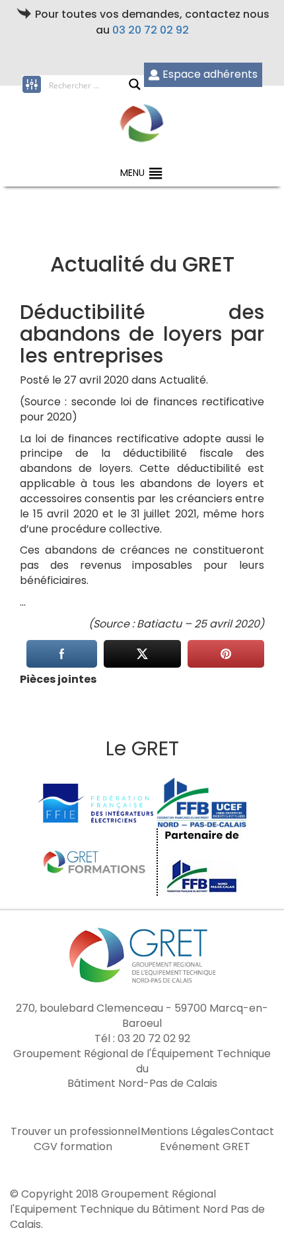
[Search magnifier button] (134, 84)
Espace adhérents (210, 74)
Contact (252, 1131)
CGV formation (73, 1147)
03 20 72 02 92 (150, 30)
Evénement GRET (205, 1147)
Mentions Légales (185, 1131)
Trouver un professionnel (75, 1131)
